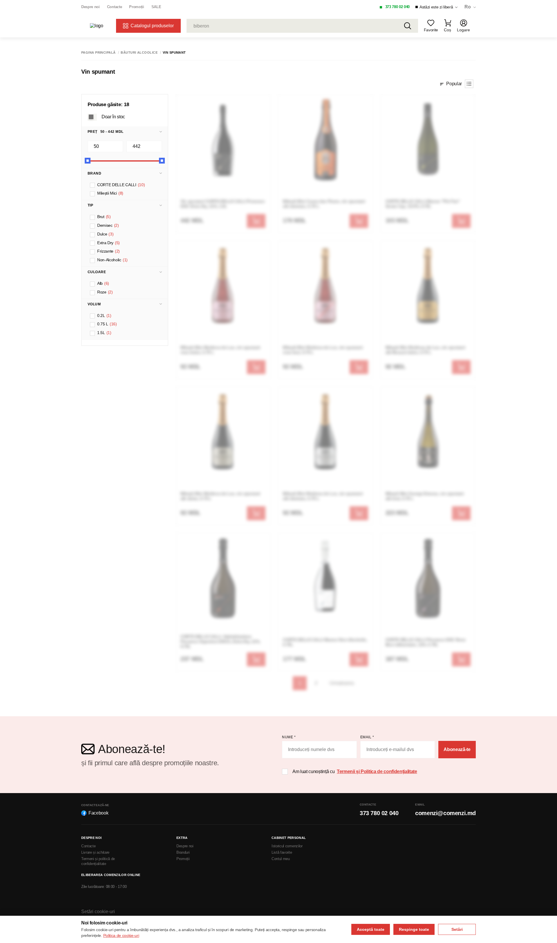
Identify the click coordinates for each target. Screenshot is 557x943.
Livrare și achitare (95, 852)
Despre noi (90, 7)
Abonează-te (457, 749)
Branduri (182, 852)
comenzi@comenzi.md (445, 813)
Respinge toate (414, 929)
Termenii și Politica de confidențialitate (377, 771)
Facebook (98, 812)
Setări (457, 929)
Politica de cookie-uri (121, 935)
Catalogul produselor (152, 25)
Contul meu (281, 859)
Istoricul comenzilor (287, 846)
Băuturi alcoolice (139, 52)
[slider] (88, 161)
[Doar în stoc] (92, 116)
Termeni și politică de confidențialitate (98, 861)
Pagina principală (98, 52)
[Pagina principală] (100, 25)
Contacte (114, 7)
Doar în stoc (113, 116)
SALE (156, 7)
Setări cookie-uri (98, 911)
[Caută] (407, 25)
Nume (289, 737)
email (367, 737)
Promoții (136, 7)
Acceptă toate (370, 929)
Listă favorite (282, 852)
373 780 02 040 (397, 7)
